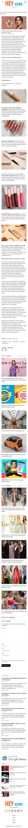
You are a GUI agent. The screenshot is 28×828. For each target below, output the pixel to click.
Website (3, 653)
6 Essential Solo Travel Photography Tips (13, 431)
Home (1, 12)
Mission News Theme (10, 826)
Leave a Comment (6, 690)
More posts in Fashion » (22, 485)
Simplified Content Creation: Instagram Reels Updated (13, 480)
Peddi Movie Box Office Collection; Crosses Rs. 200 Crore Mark (13, 724)
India (10, 341)
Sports (14, 815)
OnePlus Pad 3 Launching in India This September (18, 773)
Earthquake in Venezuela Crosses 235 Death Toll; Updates (14, 694)
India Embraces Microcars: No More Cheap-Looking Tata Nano (13, 455)
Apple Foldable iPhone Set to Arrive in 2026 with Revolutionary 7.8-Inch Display (18, 767)
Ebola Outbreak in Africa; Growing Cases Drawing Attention (13, 709)
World (14, 822)
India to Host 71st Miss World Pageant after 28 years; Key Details (14, 535)
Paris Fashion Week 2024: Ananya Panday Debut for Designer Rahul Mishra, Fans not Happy (13, 509)
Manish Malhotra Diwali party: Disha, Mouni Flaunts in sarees (14, 586)
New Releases (15, 341)
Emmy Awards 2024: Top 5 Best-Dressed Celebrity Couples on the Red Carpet (13, 561)
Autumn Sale (4, 341)
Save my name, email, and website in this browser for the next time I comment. (13, 661)
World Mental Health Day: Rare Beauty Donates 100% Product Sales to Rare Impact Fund (14, 380)
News (14, 820)
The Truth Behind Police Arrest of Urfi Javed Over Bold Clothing (14, 612)
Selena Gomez (5, 62)
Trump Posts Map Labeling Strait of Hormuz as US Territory (14, 679)
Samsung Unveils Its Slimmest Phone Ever (18, 779)
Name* (3, 644)
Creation (9, 338)
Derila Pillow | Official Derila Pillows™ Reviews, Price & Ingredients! (18, 786)
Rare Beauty (22, 341)
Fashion (16, 338)
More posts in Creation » (22, 355)
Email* (3, 648)
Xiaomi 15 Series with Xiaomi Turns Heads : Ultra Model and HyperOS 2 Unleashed (17, 793)
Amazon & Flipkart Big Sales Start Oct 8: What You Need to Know (13, 406)
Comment (3, 628)
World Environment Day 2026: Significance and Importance (13, 739)
